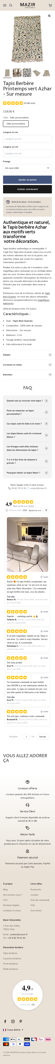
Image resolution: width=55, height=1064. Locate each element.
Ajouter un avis (35, 510)
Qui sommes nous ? (12, 894)
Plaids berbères (10, 969)
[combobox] (27, 168)
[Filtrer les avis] (46, 510)
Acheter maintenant (27, 189)
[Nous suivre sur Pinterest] (21, 1021)
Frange (6, 161)
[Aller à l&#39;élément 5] (46, 73)
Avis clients (36, 910)
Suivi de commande (40, 900)
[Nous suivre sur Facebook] (5, 1021)
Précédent (13, 736)
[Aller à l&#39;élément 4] (36, 73)
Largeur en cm (10, 132)
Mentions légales (11, 905)
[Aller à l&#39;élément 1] (7, 73)
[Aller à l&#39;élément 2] (17, 73)
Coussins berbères (12, 958)
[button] (19, 103)
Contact (34, 894)
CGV (5, 900)
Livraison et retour (12, 910)
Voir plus (11, 596)
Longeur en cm (10, 146)
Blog (5, 889)
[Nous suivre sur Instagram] (13, 1021)
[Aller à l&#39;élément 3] (27, 73)
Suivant (42, 736)
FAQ (33, 905)
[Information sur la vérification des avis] (7, 510)
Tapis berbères (10, 953)
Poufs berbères (10, 963)
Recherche (36, 889)
